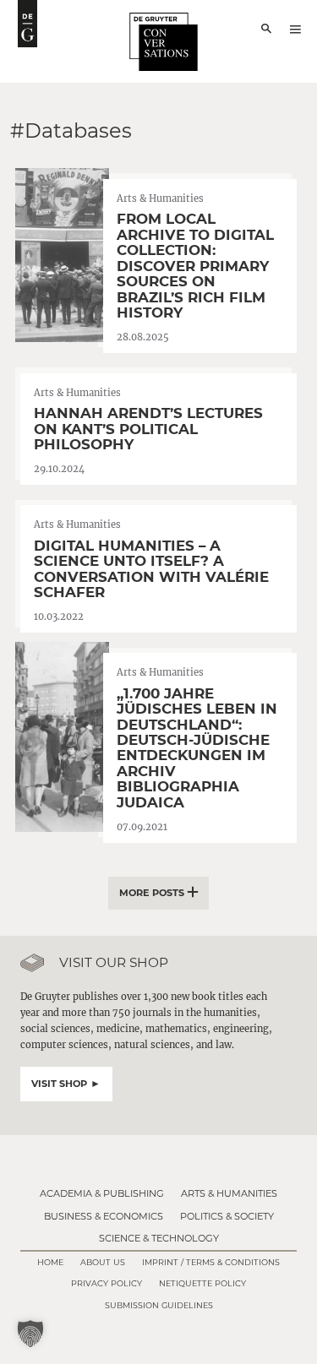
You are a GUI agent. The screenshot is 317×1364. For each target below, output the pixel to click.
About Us (102, 1262)
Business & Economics (103, 1216)
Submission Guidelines (159, 1305)
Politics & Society (227, 1216)
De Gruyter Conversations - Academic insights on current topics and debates (27, 23)
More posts (151, 893)
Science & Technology (159, 1238)
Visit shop (59, 1084)
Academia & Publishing (102, 1193)
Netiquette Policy (202, 1283)
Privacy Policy (106, 1283)
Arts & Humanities (229, 1193)
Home (50, 1262)
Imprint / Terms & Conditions (211, 1262)
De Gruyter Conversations (163, 41)
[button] (30, 1333)
